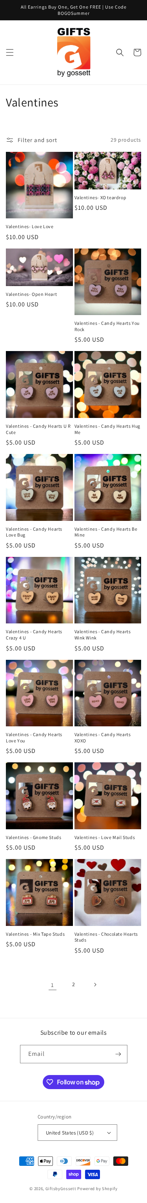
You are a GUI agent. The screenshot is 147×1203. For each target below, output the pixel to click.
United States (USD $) (70, 1132)
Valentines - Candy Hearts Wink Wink (102, 635)
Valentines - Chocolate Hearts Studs (106, 937)
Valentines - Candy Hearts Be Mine (106, 532)
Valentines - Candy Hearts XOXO (102, 737)
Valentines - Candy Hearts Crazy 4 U (34, 635)
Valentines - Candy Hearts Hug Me (107, 429)
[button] (9, 52)
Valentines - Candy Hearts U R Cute (38, 429)
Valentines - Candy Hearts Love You (34, 737)
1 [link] (52, 985)
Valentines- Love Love (30, 226)
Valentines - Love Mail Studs (104, 837)
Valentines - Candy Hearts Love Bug (34, 532)
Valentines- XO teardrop (100, 197)
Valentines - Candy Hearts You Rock (107, 326)
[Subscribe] (118, 1054)
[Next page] (94, 984)
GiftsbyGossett (60, 1188)
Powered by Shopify (97, 1188)
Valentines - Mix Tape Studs (35, 934)
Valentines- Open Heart (31, 294)
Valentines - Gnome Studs (33, 837)
